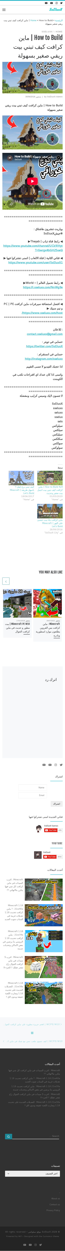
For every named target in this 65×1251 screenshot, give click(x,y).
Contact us (54, 1204)
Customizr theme (51, 1236)
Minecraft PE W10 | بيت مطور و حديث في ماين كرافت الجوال (17, 627)
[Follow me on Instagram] (57, 3)
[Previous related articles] (13, 581)
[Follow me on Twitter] (61, 3)
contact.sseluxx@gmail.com (45, 334)
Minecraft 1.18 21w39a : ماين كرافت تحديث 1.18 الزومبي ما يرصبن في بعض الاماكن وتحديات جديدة (35, 1088)
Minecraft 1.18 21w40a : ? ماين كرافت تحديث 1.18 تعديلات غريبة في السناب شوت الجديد (35, 1080)
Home (33, 20)
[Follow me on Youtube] (51, 3)
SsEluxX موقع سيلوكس (39, 1231)
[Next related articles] (5, 581)
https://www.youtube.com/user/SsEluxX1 (35, 262)
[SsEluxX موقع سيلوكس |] (55, 9)
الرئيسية (59, 20)
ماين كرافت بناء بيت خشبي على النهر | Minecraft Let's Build (50, 523)
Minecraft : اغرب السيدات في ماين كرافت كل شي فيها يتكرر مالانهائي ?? (34, 1072)
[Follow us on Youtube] (46, 3)
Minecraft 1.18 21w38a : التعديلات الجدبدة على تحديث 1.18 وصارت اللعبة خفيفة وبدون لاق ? (34, 1104)
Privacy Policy (53, 1210)
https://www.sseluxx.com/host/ (42, 313)
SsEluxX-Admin (55, 97)
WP (20, 1236)
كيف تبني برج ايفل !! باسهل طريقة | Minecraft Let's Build (22, 490)
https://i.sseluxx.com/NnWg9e (43, 287)
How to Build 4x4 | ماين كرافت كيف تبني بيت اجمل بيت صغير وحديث (50, 490)
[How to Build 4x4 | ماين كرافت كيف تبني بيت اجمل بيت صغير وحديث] (50, 478)
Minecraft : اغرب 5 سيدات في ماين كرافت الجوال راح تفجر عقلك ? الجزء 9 (34, 1096)
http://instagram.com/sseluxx (44, 359)
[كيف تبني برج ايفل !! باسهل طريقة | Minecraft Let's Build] (21, 478)
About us (55, 1198)
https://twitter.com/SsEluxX (44, 346)
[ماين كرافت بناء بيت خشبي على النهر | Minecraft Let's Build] (50, 511)
